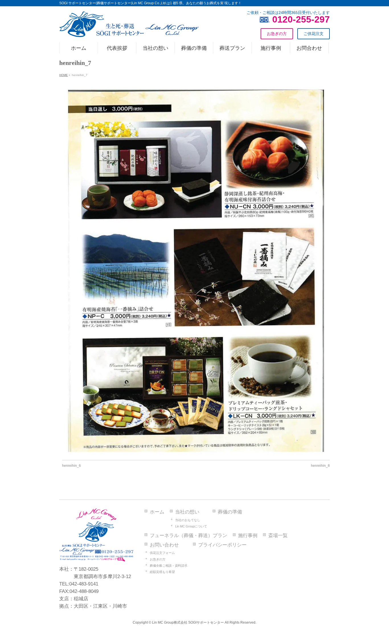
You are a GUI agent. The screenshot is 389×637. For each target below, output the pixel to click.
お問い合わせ (164, 545)
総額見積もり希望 (162, 572)
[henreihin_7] (196, 271)
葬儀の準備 (230, 512)
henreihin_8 (320, 466)
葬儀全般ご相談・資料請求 (168, 565)
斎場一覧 (278, 535)
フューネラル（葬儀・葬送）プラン (188, 535)
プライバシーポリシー (222, 545)
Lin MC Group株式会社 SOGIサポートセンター (188, 622)
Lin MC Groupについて (191, 526)
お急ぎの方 (157, 559)
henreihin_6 (71, 466)
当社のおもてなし (187, 520)
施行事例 (247, 535)
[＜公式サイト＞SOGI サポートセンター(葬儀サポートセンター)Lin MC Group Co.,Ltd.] (129, 30)
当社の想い (187, 512)
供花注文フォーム (162, 552)
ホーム (157, 512)
